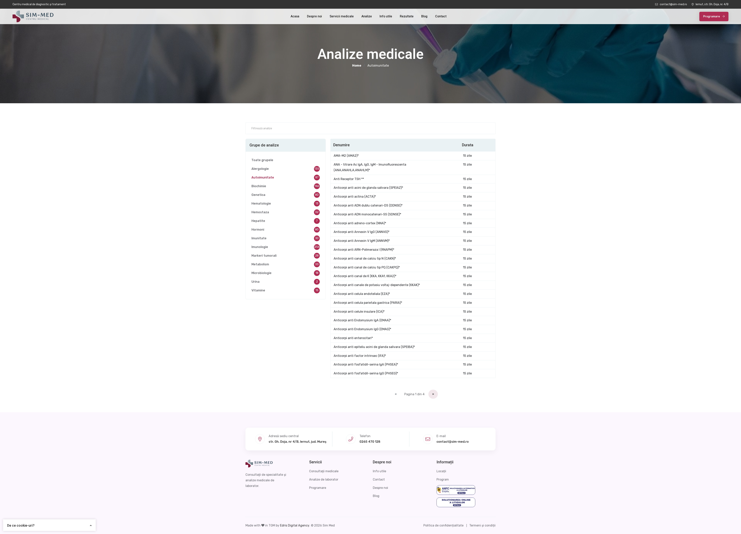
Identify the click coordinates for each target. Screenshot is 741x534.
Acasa (295, 16)
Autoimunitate (285, 177)
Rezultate (407, 16)
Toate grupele (262, 160)
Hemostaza (285, 212)
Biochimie (285, 186)
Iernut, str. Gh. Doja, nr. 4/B (712, 4)
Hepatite (284, 221)
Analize (366, 16)
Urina (284, 282)
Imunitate (285, 238)
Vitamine (284, 290)
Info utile (386, 16)
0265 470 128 (370, 441)
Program (442, 479)
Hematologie (284, 203)
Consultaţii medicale (323, 471)
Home (356, 65)
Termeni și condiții (482, 525)
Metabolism (285, 264)
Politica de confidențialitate (443, 525)
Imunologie (285, 247)
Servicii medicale (342, 16)
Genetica (285, 195)
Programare (711, 16)
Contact (441, 16)
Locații (441, 471)
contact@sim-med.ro (673, 4)
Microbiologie (284, 273)
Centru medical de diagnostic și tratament (39, 4)
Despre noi (314, 16)
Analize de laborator (323, 479)
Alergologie (285, 169)
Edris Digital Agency (294, 525)
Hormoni (285, 229)
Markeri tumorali (285, 255)
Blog (424, 16)
